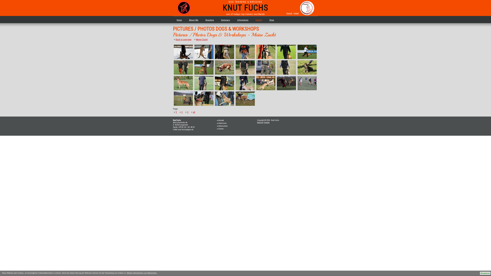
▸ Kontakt (220, 120)
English (296, 13)
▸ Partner (220, 129)
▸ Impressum (222, 123)
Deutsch (289, 13)
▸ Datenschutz (222, 126)
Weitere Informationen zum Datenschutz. (142, 273)
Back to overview (183, 39)
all (194, 112)
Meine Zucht (202, 39)
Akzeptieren (485, 273)
